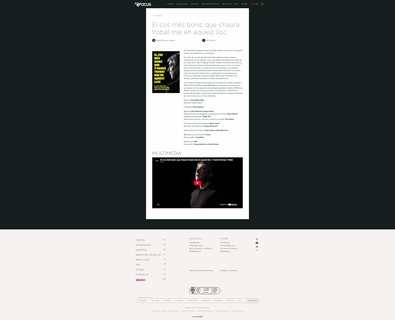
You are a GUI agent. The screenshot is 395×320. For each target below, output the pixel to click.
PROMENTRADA (218, 301)
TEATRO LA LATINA (193, 301)
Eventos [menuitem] (194, 4)
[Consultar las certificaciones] (205, 290)
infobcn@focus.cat (196, 246)
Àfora (140, 269)
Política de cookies (188, 311)
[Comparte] (257, 250)
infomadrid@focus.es (227, 246)
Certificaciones (237, 311)
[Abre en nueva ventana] (257, 239)
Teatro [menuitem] (170, 4)
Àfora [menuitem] (244, 4)
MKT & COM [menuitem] (226, 4)
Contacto (142, 274)
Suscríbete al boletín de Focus (201, 270)
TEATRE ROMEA (142, 301)
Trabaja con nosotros (228, 270)
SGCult (239, 300)
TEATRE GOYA (167, 301)
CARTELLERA (229, 301)
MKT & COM (142, 260)
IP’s (148, 265)
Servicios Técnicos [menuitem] (210, 4)
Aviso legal (156, 311)
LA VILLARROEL (179, 301)
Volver (159, 15)
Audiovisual (144, 245)
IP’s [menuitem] (236, 4)
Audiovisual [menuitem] (182, 4)
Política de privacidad (170, 311)
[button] (262, 4)
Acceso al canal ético (205, 311)
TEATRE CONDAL (155, 301)
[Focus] (143, 4)
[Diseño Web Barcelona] (197, 316)
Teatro (140, 240)
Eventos (141, 250)
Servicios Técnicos (148, 255)
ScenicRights (206, 301)
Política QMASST (222, 311)
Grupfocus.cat (252, 300)
